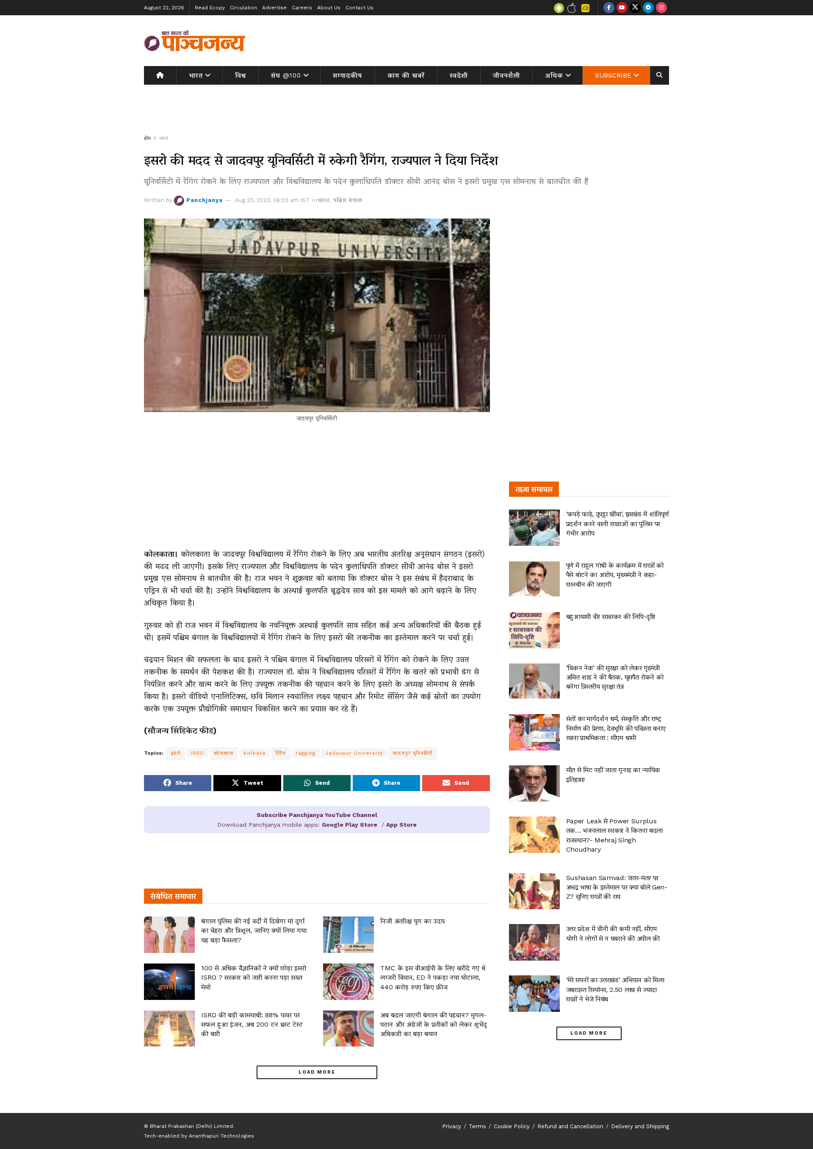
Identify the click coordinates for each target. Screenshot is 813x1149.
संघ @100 (286, 75)
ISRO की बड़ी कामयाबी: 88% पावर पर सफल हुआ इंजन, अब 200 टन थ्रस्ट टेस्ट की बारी (252, 1024)
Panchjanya (204, 200)
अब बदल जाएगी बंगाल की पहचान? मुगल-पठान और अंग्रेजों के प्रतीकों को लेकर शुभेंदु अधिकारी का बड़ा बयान (433, 1024)
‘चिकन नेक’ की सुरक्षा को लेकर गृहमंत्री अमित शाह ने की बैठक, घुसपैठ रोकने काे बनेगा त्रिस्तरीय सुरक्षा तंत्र (615, 677)
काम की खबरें (406, 75)
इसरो (176, 753)
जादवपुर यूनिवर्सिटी (413, 753)
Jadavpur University (354, 753)
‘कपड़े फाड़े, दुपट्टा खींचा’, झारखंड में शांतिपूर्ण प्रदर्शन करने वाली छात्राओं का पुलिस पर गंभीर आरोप (617, 523)
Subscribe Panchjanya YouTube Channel (317, 814)
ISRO (197, 753)
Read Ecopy (210, 8)
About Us (328, 8)
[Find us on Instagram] (661, 7)
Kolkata (254, 753)
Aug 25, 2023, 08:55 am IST (272, 200)
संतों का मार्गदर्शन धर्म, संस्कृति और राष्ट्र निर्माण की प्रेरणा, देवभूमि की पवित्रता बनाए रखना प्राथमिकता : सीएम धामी (616, 728)
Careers (302, 8)
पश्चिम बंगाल (347, 200)
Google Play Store (349, 824)
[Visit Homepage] (195, 40)
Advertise (274, 8)
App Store (401, 824)
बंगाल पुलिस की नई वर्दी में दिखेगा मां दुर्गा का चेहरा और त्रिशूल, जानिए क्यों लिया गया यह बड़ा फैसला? (254, 930)
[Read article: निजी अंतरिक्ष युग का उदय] (348, 934)
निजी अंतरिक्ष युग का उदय (412, 921)
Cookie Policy (512, 1126)
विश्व (240, 75)
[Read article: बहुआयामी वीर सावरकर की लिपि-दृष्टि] (534, 630)
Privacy (451, 1126)
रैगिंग (280, 753)
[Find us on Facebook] (608, 7)
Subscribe (613, 75)
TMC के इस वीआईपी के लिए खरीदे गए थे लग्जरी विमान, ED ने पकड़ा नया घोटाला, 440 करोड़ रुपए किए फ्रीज (432, 977)
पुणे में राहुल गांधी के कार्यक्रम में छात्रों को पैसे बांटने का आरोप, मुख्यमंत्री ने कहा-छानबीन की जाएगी (615, 574)
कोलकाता (224, 753)
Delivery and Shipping (640, 1126)
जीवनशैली (506, 75)
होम (147, 138)
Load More (317, 1072)
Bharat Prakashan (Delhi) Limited (191, 1126)
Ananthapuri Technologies (221, 1136)
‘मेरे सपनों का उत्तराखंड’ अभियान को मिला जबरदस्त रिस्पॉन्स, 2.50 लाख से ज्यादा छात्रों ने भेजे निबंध (615, 989)
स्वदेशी (459, 75)
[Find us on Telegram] (648, 7)
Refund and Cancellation (570, 1126)
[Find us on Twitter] (635, 7)
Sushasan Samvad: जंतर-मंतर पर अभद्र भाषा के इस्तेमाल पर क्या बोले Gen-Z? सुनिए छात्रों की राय (616, 887)
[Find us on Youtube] (622, 7)
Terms (477, 1126)
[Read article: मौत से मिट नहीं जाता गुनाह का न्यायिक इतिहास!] (534, 783)
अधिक (554, 75)
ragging (305, 753)
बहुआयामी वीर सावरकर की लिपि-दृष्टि (610, 616)
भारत (196, 75)
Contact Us (359, 8)
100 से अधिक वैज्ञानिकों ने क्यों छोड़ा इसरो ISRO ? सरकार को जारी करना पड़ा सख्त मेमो (253, 977)
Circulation (243, 8)
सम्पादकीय (347, 75)
